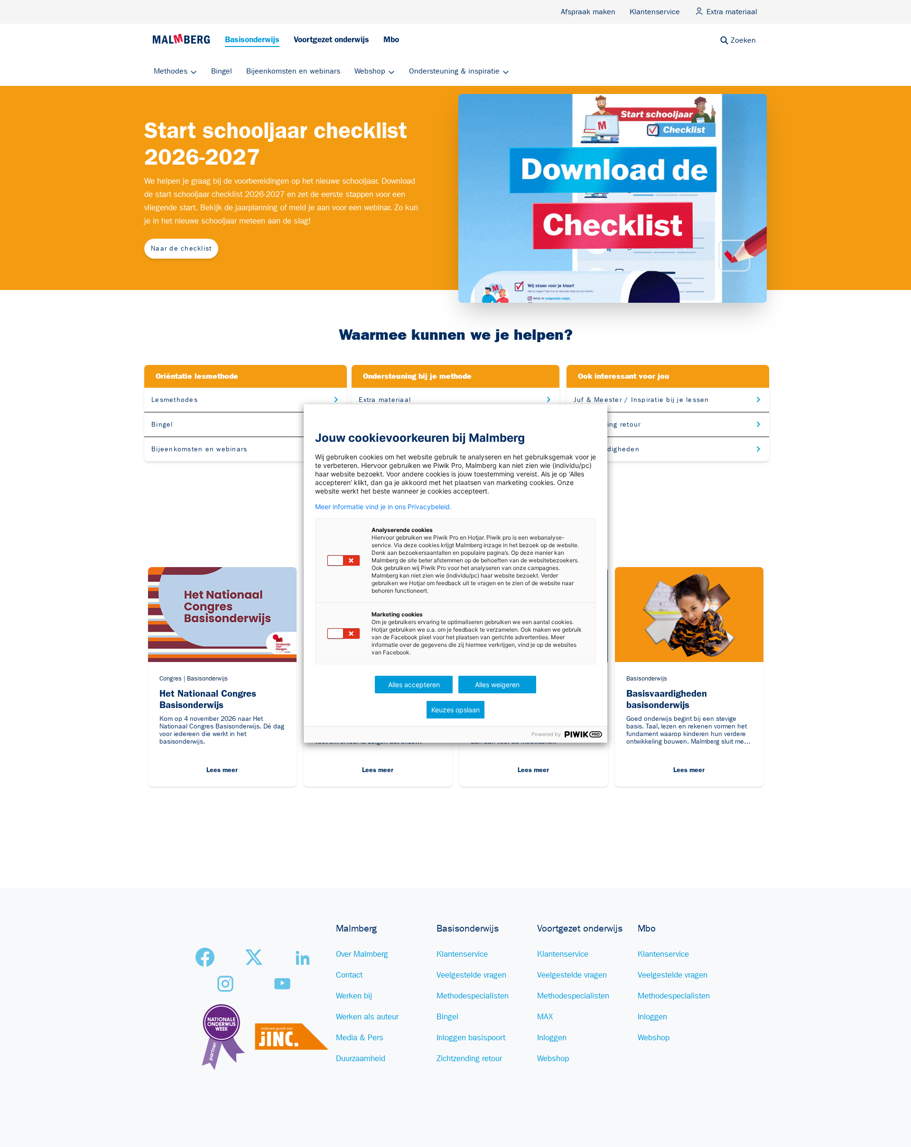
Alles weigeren (497, 685)
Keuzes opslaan (455, 710)
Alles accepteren (414, 685)
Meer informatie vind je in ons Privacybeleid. (383, 507)
